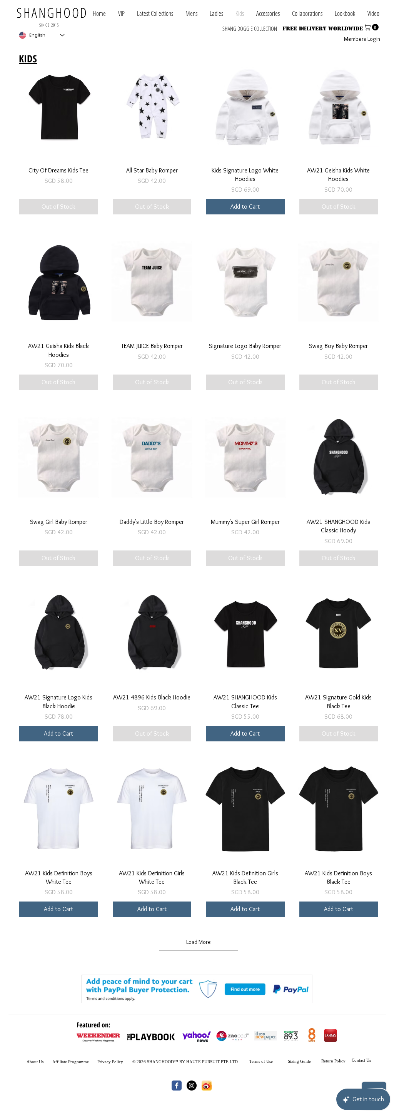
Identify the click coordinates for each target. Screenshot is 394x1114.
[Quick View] (58, 106)
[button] (307, 13)
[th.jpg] (207, 1086)
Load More (198, 941)
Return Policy (333, 1061)
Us (40, 1061)
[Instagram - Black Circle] (192, 1086)
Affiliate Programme (70, 1061)
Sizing (293, 1061)
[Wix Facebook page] (177, 1086)
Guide (305, 1061)
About (32, 1061)
